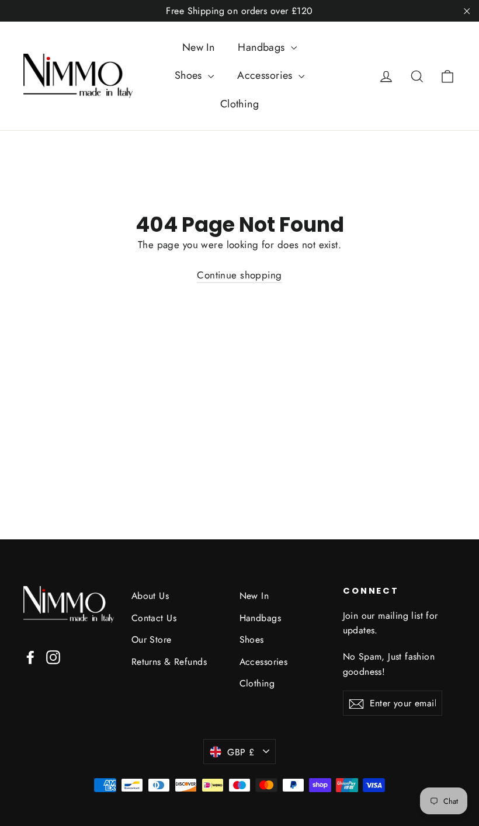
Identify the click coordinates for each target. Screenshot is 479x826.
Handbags (263, 47)
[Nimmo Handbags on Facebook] (30, 656)
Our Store (151, 639)
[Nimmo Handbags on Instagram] (53, 656)
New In (198, 47)
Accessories (266, 75)
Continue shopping (239, 275)
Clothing (239, 103)
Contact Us (153, 618)
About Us (150, 595)
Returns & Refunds (169, 661)
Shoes (190, 75)
